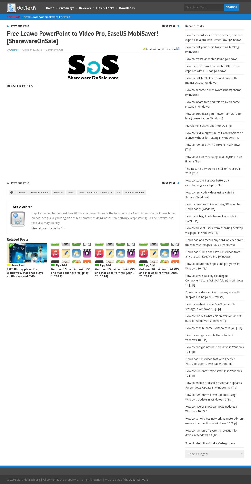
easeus (22, 192)
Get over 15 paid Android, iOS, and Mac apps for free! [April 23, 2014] (115, 272)
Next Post (168, 26)
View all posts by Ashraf (48, 228)
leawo (71, 192)
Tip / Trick (61, 265)
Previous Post (20, 26)
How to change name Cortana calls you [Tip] (213, 328)
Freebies (58, 192)
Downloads (127, 8)
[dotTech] (21, 10)
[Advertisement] (93, 133)
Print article (169, 49)
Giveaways (66, 8)
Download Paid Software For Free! (47, 17)
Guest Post (17, 265)
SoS (118, 192)
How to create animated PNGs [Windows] (211, 59)
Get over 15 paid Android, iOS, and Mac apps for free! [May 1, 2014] (71, 272)
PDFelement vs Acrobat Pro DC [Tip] (208, 125)
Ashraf (14, 49)
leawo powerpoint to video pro (95, 192)
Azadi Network (138, 479)
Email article (153, 49)
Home (50, 8)
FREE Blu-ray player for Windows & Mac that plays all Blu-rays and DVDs (25, 272)
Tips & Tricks (105, 8)
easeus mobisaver (39, 192)
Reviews (85, 8)
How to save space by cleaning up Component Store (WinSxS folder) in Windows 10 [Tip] (214, 280)
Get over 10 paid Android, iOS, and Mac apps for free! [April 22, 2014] (159, 272)
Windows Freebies (134, 192)
